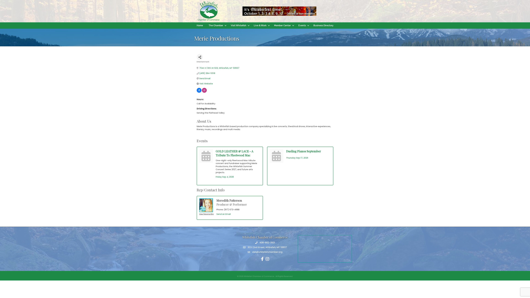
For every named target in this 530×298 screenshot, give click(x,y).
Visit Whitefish (238, 25)
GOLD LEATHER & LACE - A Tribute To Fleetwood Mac (234, 153)
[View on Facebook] (199, 92)
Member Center (282, 25)
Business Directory (323, 25)
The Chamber (216, 25)
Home (200, 25)
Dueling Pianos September (303, 151)
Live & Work (260, 25)
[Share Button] (200, 57)
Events (302, 25)
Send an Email (223, 214)
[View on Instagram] (204, 92)
